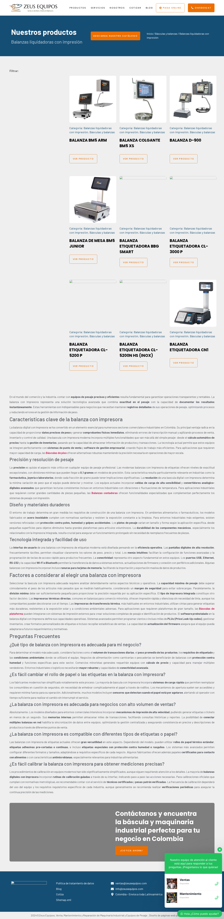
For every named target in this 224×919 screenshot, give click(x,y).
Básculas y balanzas (166, 33)
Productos (78, 7)
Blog (149, 7)
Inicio (150, 33)
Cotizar (135, 7)
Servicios (98, 7)
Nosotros (117, 7)
